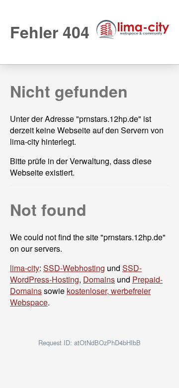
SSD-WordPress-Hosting (76, 273)
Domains (99, 279)
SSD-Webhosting (74, 268)
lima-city (24, 268)
